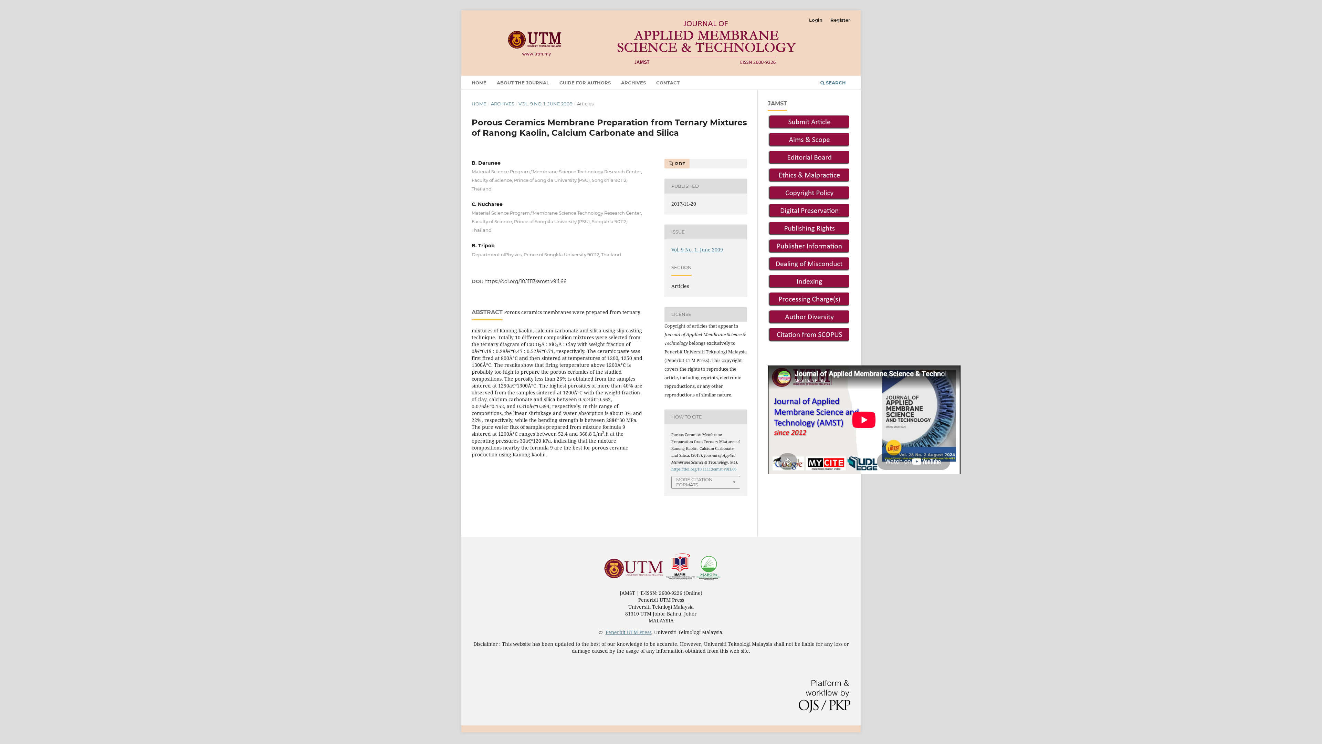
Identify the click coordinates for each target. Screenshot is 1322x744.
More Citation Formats (694, 482)
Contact (668, 82)
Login (815, 20)
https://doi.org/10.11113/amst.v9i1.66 (525, 281)
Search (835, 82)
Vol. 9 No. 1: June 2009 (545, 103)
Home (479, 82)
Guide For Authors (585, 82)
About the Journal (523, 82)
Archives (633, 82)
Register (840, 20)
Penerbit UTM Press (628, 632)
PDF (679, 163)
